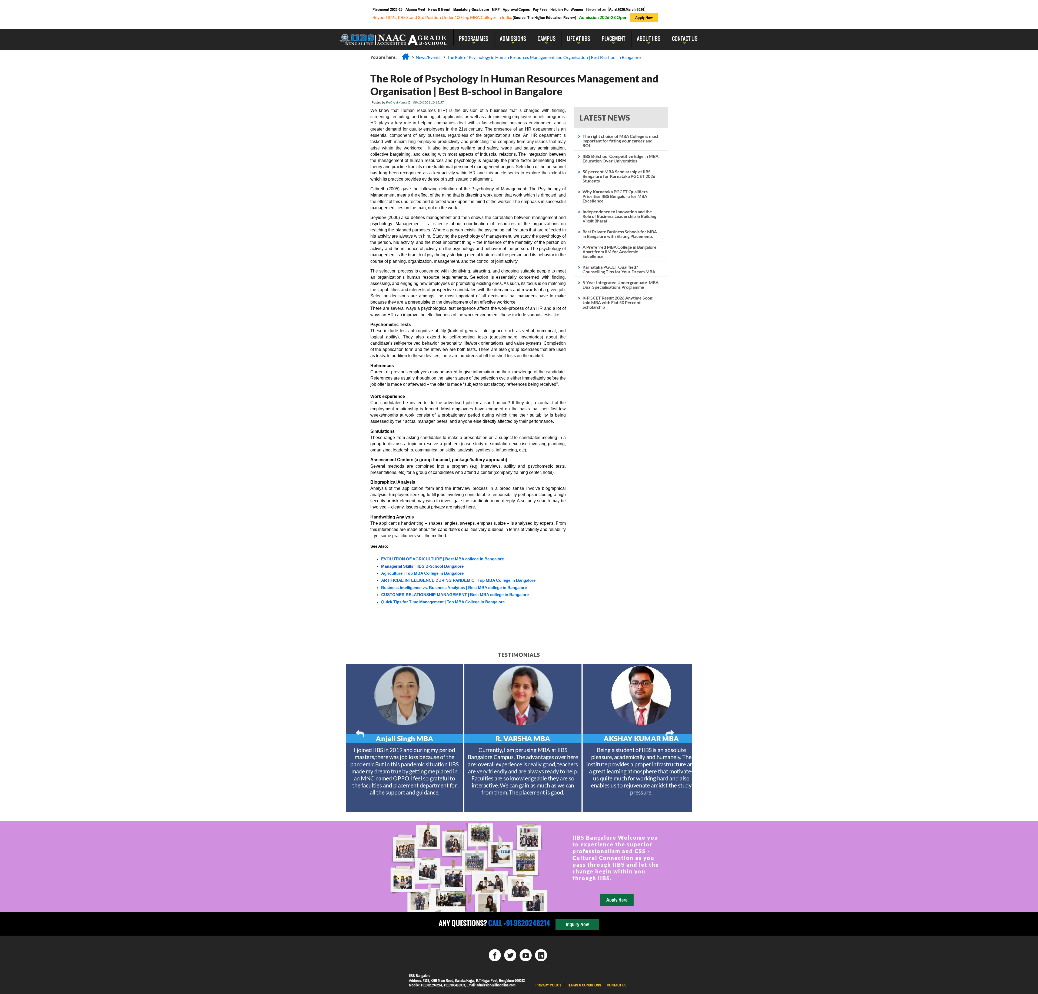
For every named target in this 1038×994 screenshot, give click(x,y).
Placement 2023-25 (387, 9)
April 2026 (617, 9)
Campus (546, 38)
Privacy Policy (548, 985)
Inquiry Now (577, 924)
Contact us (617, 985)
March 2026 (635, 9)
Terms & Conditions (584, 985)
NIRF (496, 9)
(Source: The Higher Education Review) (544, 17)
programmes (473, 38)
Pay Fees (540, 9)
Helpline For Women (566, 9)
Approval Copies (516, 9)
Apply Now (644, 17)
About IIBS (648, 38)
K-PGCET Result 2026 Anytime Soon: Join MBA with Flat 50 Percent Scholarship (618, 302)
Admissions (513, 38)
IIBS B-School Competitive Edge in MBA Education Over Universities (620, 158)
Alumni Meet (415, 9)
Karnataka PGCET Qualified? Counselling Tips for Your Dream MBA (619, 269)
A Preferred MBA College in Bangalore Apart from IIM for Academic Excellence (620, 251)
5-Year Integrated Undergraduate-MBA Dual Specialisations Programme (620, 285)
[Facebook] (495, 955)
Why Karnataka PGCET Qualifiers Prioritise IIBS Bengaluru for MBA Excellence (615, 196)
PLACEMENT (613, 38)
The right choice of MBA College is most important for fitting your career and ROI (620, 141)
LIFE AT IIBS (578, 38)
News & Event (439, 9)
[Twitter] (510, 955)
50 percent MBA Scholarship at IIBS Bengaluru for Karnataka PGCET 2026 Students (619, 176)
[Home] (405, 56)
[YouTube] (526, 955)
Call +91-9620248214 (518, 923)
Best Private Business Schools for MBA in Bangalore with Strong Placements (620, 234)
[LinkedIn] (541, 955)
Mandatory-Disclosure (471, 9)
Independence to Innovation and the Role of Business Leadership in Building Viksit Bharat (619, 216)
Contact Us (684, 38)
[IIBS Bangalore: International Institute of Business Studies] (393, 37)
